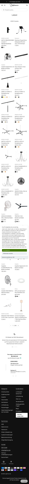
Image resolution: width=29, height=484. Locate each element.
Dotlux (16, 289)
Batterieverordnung (6, 437)
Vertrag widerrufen (20, 415)
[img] (14, 356)
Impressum (4, 429)
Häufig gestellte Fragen (20, 405)
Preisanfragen (5, 407)
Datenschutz (4, 427)
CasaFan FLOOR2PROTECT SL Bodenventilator (6, 267)
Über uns (18, 399)
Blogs (17, 408)
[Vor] (22, 1)
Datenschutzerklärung (7, 257)
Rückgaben (19, 411)
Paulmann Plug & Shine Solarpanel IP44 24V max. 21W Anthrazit (21, 41)
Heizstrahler (4, 399)
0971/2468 (4, 447)
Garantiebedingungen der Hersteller (7, 411)
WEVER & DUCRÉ (5, 38)
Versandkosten (20, 401)
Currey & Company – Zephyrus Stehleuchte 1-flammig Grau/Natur (21, 317)
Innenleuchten (5, 392)
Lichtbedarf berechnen (19, 392)
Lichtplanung (4, 405)
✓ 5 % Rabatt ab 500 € (14, 1)
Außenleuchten (5, 394)
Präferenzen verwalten (8, 253)
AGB (13, 257)
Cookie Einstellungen (7, 434)
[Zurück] (6, 1)
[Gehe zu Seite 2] (18, 325)
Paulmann (17, 38)
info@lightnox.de (5, 450)
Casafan (3, 64)
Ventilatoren (4, 402)
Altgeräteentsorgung (7, 440)
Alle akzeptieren (6, 250)
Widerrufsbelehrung (6, 432)
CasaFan (17, 189)
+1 (9, 97)
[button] (13, 376)
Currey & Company (19, 313)
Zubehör (3, 397)
